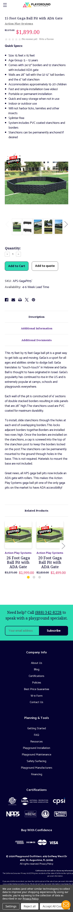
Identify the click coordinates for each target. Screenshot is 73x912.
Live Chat (66, 905)
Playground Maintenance (36, 754)
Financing (36, 774)
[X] (27, 300)
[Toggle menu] (5, 5)
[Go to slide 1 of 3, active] (28, 577)
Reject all (30, 906)
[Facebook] (6, 300)
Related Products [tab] (36, 510)
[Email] (13, 300)
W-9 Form (37, 695)
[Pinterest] (33, 300)
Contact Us (36, 702)
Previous (7, 224)
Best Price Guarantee (36, 689)
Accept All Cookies (55, 906)
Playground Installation (36, 748)
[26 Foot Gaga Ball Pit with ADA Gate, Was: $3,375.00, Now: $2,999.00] (18, 534)
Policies (36, 682)
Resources (36, 741)
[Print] (20, 300)
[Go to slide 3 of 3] (39, 577)
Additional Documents (36, 340)
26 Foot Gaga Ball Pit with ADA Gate (18, 562)
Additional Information (36, 328)
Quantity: (13, 248)
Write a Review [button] (46, 39)
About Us (36, 663)
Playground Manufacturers (36, 767)
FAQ (36, 735)
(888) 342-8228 (48, 612)
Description (36, 316)
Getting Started (36, 728)
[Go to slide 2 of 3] (34, 577)
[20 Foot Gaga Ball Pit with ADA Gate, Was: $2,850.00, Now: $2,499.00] (49, 534)
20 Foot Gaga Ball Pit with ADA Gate (50, 562)
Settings (10, 906)
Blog (36, 669)
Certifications (36, 676)
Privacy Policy (46, 864)
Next (65, 224)
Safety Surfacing (36, 761)
